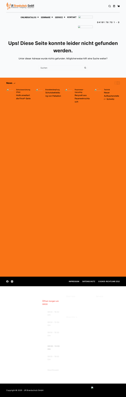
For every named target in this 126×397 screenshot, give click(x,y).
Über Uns (71, 301)
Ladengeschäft (74, 305)
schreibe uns (20, 363)
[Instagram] (12, 281)
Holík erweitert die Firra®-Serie (23, 97)
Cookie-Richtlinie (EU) (109, 281)
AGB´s (69, 322)
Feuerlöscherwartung (107, 301)
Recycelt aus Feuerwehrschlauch (82, 98)
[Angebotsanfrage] (114, 6)
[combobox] (61, 67)
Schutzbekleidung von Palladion (53, 94)
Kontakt (72, 17)
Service (59, 17)
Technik (107, 90)
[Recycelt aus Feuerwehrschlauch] (68, 180)
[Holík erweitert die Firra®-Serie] (10, 180)
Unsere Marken (74, 308)
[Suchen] (110, 6)
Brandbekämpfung (52, 90)
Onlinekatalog (28, 17)
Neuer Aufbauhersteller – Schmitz (111, 95)
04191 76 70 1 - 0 (108, 22)
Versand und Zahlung (77, 325)
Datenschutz (88, 281)
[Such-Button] (85, 68)
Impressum (74, 281)
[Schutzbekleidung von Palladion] (39, 180)
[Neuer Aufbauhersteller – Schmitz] (98, 180)
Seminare (45, 17)
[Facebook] (7, 281)
